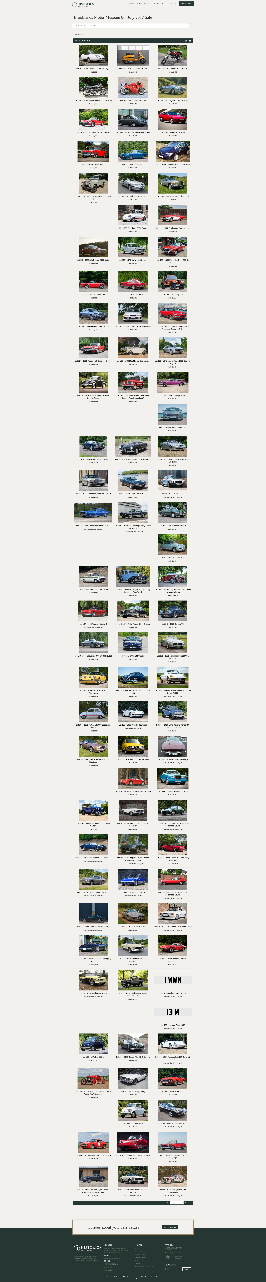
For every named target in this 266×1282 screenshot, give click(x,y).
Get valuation (186, 4)
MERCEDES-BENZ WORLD (144, 1267)
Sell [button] (146, 3)
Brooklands (140, 1254)
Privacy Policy (155, 1277)
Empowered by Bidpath (133, 1279)
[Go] (192, 25)
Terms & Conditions (142, 1277)
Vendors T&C (108, 1270)
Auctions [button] (129, 3)
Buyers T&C (108, 1267)
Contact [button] (155, 3)
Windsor (138, 1264)
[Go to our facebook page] (76, 1269)
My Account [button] (166, 3)
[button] (176, 4)
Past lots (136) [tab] (78, 34)
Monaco (138, 1260)
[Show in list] (187, 40)
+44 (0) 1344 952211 (111, 1264)
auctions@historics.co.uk (112, 1258)
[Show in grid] (190, 40)
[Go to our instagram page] (89, 1269)
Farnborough (140, 1257)
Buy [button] (138, 3)
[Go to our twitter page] (80, 1269)
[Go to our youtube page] (84, 1269)
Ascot (137, 1248)
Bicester (138, 1251)
